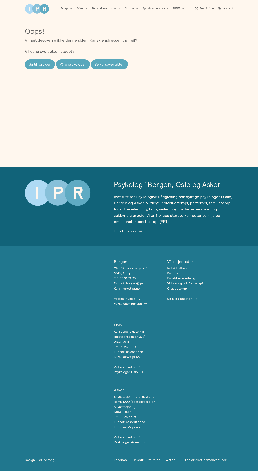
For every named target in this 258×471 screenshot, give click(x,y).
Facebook (122, 460)
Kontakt (228, 8)
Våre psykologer (73, 64)
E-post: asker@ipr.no (129, 422)
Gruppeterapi (177, 288)
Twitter (169, 460)
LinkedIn (138, 460)
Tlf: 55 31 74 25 (125, 278)
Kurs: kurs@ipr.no (127, 288)
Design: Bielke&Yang (39, 460)
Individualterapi (178, 268)
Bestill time (207, 8)
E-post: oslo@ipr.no (128, 352)
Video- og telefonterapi (185, 283)
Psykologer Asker (127, 442)
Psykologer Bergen (128, 304)
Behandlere (99, 8)
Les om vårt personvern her (206, 460)
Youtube (154, 460)
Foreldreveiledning (181, 278)
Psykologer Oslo (126, 372)
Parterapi (174, 273)
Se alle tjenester (179, 299)
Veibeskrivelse (124, 299)
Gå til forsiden (40, 64)
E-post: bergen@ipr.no (131, 283)
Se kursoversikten (109, 64)
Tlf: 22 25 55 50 (125, 347)
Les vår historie (125, 231)
